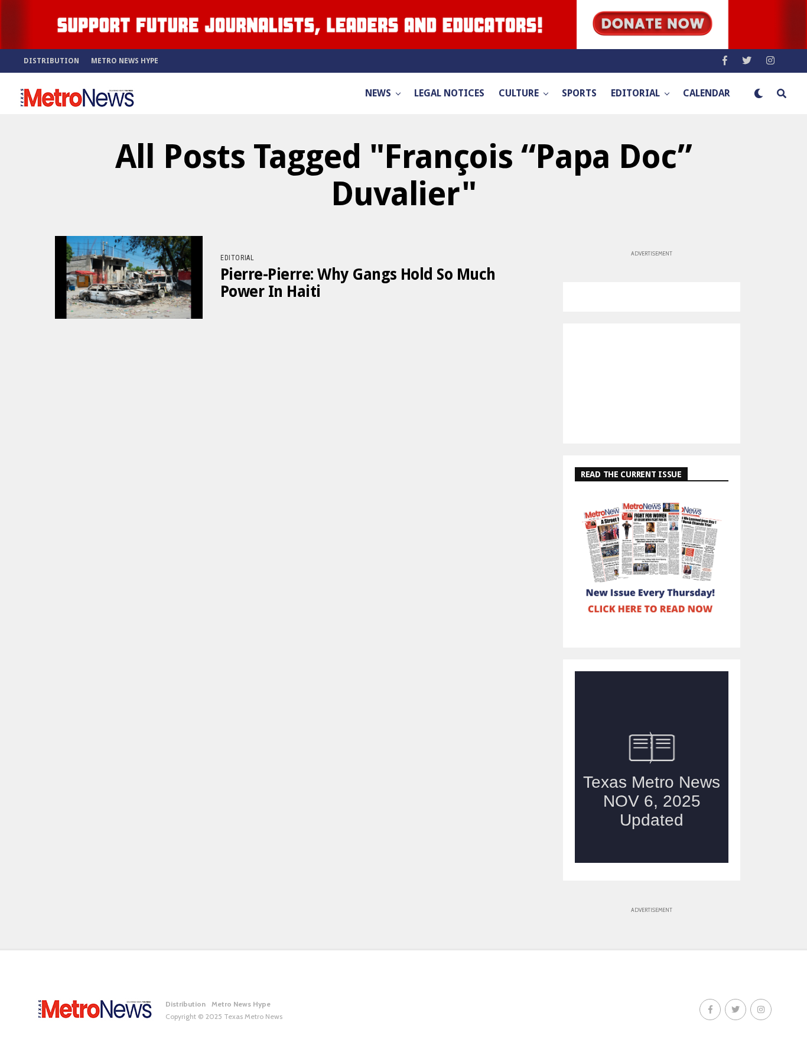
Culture (519, 93)
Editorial (635, 93)
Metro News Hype (124, 61)
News (378, 93)
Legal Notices (449, 93)
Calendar (706, 93)
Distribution (51, 61)
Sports (579, 93)
